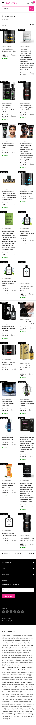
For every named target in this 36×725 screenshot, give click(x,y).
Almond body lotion (8, 648)
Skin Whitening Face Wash (14, 714)
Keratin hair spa (6, 635)
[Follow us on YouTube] (18, 611)
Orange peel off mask (12, 662)
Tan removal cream (25, 650)
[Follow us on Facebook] (3, 611)
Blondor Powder (22, 699)
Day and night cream (23, 653)
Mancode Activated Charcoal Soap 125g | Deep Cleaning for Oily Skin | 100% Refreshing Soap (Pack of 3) (9, 195)
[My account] (28, 3)
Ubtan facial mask (22, 672)
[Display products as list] (33, 25)
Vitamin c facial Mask (15, 670)
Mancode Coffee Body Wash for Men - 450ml (27, 539)
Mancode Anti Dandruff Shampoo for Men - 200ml (27, 233)
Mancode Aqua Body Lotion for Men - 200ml (26, 288)
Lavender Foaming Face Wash (15, 709)
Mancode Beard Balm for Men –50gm (8, 363)
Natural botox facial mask (17, 675)
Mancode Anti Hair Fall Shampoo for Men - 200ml (9, 283)
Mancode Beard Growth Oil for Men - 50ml (26, 368)
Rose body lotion (15, 645)
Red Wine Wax (24, 689)
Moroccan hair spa (8, 640)
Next (30, 554)
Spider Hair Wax (11, 694)
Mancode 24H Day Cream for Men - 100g (9, 50)
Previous (7, 554)
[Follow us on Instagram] (11, 611)
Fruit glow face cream (12, 650)
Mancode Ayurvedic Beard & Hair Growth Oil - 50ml (8, 328)
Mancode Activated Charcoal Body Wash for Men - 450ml (26, 108)
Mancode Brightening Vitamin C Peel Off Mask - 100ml (8, 485)
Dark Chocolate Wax (17, 677)
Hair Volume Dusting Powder (25, 694)
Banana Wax (30, 687)
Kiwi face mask (21, 667)
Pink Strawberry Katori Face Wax (22, 682)
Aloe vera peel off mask (26, 662)
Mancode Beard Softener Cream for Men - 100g (8, 404)
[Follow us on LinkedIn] (22, 611)
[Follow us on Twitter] (7, 611)
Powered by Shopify (7, 620)
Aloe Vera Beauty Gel (15, 706)
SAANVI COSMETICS (7, 46)
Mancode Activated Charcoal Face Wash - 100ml (8, 145)
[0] (32, 3)
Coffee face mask (11, 667)
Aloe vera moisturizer (27, 645)
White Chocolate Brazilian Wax (11, 684)
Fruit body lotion (19, 648)
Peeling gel (29, 675)
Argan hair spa (18, 640)
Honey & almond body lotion (14, 643)
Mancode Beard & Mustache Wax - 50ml (27, 323)
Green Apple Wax (26, 684)
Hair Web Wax (16, 692)
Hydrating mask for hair (19, 635)
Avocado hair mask (28, 638)
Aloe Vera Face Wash (15, 704)
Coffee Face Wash (22, 716)
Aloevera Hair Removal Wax (11, 689)
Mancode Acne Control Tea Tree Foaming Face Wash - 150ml (8, 109)
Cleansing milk (6, 677)
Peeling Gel (12, 716)
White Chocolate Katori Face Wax (15, 679)
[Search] (31, 8)
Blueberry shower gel (21, 658)
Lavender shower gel (8, 655)
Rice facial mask (11, 672)
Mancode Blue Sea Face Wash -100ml (7, 438)
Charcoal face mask (18, 665)
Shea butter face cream (9, 653)
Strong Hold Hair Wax (25, 697)
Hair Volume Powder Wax (9, 699)
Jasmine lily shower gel (21, 655)
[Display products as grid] (30, 25)
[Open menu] (3, 3)
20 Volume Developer (17, 701)
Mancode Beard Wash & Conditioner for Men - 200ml (27, 404)
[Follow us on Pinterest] (14, 611)
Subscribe (8, 596)
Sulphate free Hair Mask (15, 638)
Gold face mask (6, 665)
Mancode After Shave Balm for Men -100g (27, 192)
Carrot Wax (11, 687)
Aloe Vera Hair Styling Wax (10, 697)
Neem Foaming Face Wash (17, 711)
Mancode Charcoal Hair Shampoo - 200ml (9, 534)
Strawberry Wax (21, 687)
